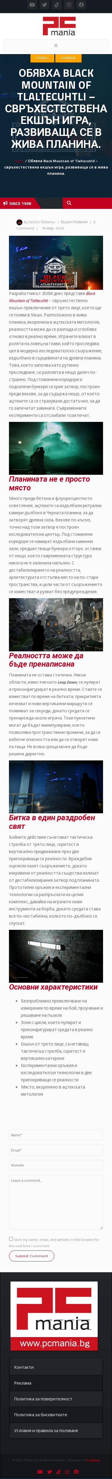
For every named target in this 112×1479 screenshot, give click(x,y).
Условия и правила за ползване (46, 1430)
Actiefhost (93, 1460)
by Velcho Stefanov (39, 222)
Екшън (42, 58)
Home (19, 161)
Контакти (24, 1367)
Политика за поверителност (43, 1399)
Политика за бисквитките (40, 1414)
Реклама (22, 1383)
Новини (68, 58)
